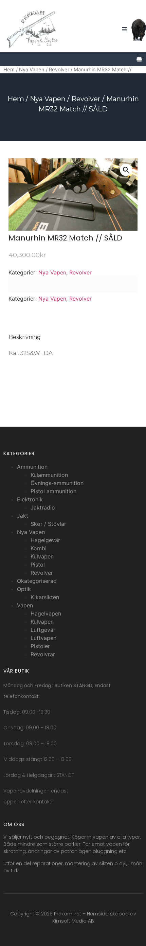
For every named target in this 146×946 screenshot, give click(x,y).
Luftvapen (43, 638)
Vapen (25, 605)
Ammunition (32, 466)
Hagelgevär (45, 540)
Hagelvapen (46, 613)
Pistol (38, 564)
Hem (9, 70)
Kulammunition (49, 474)
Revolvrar (43, 654)
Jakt (22, 515)
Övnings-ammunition (57, 483)
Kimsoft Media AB (73, 920)
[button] (126, 170)
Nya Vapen (31, 70)
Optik (24, 589)
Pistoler (40, 646)
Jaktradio (43, 507)
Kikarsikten (45, 597)
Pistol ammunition (53, 491)
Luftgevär (43, 629)
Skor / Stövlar (48, 523)
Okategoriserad (37, 580)
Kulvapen (42, 556)
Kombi (39, 548)
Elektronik (30, 499)
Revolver (59, 70)
